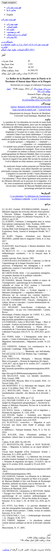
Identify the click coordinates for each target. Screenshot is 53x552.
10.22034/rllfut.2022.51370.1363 (36, 100)
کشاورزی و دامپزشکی (17, 34)
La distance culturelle (21, 199)
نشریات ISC (12, 37)
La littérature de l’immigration (37, 196)
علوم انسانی (12, 27)
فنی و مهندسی (13, 32)
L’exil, (34, 199)
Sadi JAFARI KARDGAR (24, 110)
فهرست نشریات (14, 7)
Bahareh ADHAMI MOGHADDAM (34, 107)
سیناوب (5, 549)
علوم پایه (11, 29)
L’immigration (44, 199)
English (10, 14)
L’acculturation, (17, 196)
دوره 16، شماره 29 (42, 89)
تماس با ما (11, 10)
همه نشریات (12, 24)
